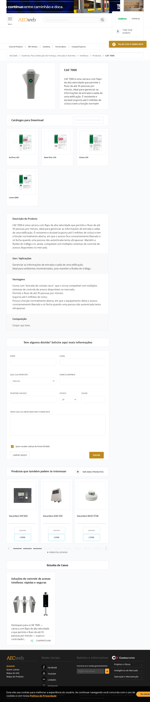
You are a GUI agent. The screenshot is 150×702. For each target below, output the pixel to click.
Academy (46, 46)
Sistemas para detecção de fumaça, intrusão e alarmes (48, 55)
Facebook (52, 667)
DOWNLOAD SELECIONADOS (88, 120)
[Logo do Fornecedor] (122, 19)
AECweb (13, 55)
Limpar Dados (20, 455)
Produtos (96, 55)
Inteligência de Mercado (126, 670)
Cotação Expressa (79, 46)
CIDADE (84, 393)
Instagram (53, 686)
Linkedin (52, 679)
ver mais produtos (93, 471)
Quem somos (12, 669)
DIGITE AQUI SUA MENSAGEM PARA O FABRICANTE (30, 412)
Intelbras (84, 55)
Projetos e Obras (122, 664)
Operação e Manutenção (126, 676)
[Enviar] (107, 671)
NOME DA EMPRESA (67, 374)
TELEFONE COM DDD (18, 393)
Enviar (96, 455)
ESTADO (63, 393)
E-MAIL (62, 356)
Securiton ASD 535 (52, 516)
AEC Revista (33, 46)
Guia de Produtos (16, 46)
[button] (8, 548)
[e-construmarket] (123, 657)
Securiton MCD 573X (88, 516)
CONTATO (22, 530)
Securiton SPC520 (18, 516)
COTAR (22, 537)
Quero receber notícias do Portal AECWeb (33, 446)
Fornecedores (60, 46)
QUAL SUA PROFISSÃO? (19, 374)
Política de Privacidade (43, 695)
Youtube (52, 673)
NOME (12, 356)
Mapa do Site (12, 673)
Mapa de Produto (14, 676)
